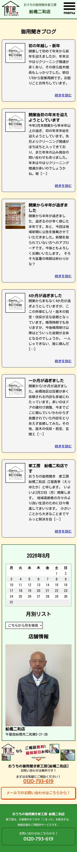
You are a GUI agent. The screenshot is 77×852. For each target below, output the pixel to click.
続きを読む (63, 95)
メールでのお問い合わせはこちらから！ (38, 793)
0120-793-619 (38, 781)
